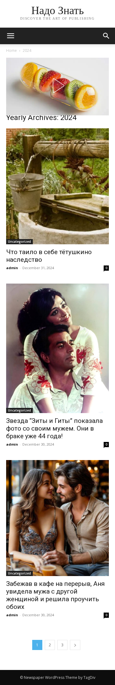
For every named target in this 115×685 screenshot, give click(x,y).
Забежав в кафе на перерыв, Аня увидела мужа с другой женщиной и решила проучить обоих (55, 595)
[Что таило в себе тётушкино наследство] (57, 186)
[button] (106, 36)
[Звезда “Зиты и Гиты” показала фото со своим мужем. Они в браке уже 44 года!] (57, 348)
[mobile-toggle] (10, 36)
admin (12, 267)
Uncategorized (19, 241)
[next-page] (75, 645)
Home (11, 50)
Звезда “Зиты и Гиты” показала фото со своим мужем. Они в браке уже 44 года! (54, 428)
